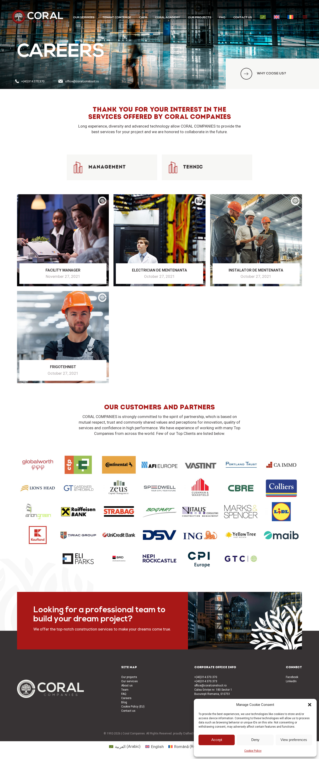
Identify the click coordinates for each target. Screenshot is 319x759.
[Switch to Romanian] (290, 17)
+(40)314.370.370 (32, 81)
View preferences (293, 740)
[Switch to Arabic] (263, 17)
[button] (309, 704)
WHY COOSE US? (271, 73)
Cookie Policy (253, 750)
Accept (216, 740)
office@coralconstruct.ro (82, 81)
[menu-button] (305, 16)
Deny (255, 740)
